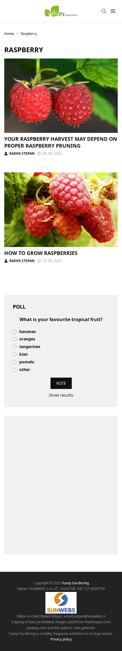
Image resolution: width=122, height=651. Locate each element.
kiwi (23, 354)
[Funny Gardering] (61, 11)
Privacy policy (61, 639)
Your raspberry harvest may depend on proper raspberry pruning (60, 142)
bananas (27, 331)
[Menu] (113, 11)
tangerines (29, 346)
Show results (61, 395)
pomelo (26, 362)
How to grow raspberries (40, 253)
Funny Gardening (75, 583)
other (24, 369)
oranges (27, 339)
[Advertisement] (61, 485)
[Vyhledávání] (104, 11)
